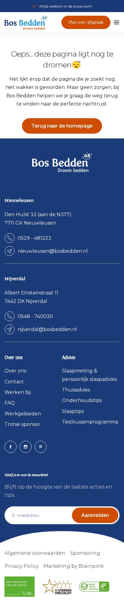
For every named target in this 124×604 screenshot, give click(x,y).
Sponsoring (85, 553)
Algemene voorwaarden (35, 553)
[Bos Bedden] (26, 22)
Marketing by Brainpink (73, 566)
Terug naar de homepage (62, 126)
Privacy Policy (22, 566)
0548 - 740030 (35, 316)
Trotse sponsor (22, 424)
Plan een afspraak (86, 22)
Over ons (15, 371)
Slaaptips (73, 411)
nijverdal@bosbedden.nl (47, 329)
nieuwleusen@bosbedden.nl (53, 251)
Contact (14, 382)
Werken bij (18, 392)
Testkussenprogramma (90, 422)
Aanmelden (95, 515)
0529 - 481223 (34, 238)
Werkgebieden (23, 414)
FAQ (10, 403)
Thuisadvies (76, 390)
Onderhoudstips (82, 400)
